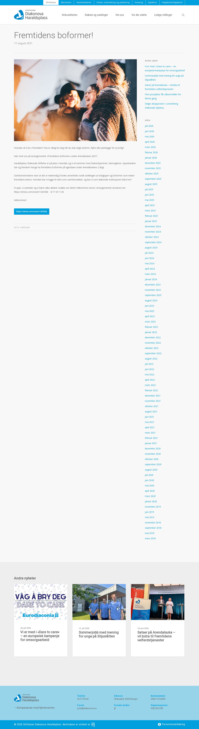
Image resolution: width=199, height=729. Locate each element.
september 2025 (153, 178)
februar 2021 (151, 437)
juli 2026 (149, 125)
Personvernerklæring (173, 724)
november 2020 (153, 453)
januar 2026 (151, 157)
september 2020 (153, 464)
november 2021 (153, 400)
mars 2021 (150, 432)
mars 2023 (150, 321)
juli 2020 (149, 474)
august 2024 (151, 247)
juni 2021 (149, 416)
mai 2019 (149, 517)
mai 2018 (149, 533)
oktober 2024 (151, 236)
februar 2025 (151, 215)
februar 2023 (151, 326)
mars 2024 (150, 274)
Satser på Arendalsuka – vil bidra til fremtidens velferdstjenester (162, 87)
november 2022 (153, 342)
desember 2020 (153, 448)
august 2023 (151, 300)
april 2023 (150, 316)
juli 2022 (149, 363)
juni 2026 (149, 131)
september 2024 (153, 242)
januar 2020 (151, 501)
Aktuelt (23, 589)
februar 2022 (151, 390)
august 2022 (151, 358)
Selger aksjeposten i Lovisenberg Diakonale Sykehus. (161, 105)
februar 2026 (151, 152)
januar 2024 (151, 279)
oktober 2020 (151, 459)
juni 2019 (149, 511)
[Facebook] (115, 708)
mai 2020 (149, 485)
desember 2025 (153, 162)
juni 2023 (149, 305)
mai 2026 (149, 136)
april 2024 (150, 268)
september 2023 (153, 295)
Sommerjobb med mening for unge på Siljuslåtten (164, 77)
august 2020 (151, 469)
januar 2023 (151, 332)
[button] (31, 211)
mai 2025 (149, 199)
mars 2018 (150, 538)
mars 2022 (150, 385)
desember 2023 (153, 284)
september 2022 (153, 353)
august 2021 (151, 411)
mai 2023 (149, 311)
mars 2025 (150, 210)
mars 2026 (150, 147)
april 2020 (150, 490)
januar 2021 (151, 443)
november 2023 (153, 289)
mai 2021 (149, 422)
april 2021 (150, 427)
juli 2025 (149, 189)
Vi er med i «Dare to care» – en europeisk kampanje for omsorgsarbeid (165, 68)
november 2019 (153, 506)
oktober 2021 (151, 406)
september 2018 (153, 527)
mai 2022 (149, 374)
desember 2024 (153, 226)
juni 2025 (149, 194)
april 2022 (150, 379)
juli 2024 (149, 252)
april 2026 (150, 141)
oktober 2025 (151, 173)
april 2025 (150, 205)
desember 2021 (153, 395)
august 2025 (151, 184)
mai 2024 (149, 263)
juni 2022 (149, 369)
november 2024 (153, 231)
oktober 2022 (151, 348)
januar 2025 (151, 221)
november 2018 (153, 522)
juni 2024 (149, 258)
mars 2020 (150, 496)
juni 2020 (149, 480)
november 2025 (153, 168)
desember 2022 (153, 337)
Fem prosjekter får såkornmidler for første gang (163, 96)
